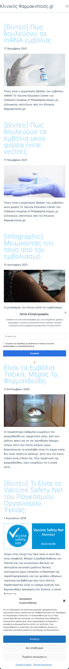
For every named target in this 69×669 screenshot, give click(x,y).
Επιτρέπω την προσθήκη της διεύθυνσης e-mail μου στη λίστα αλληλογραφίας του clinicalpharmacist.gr (28, 345)
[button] (34, 314)
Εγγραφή (34, 353)
